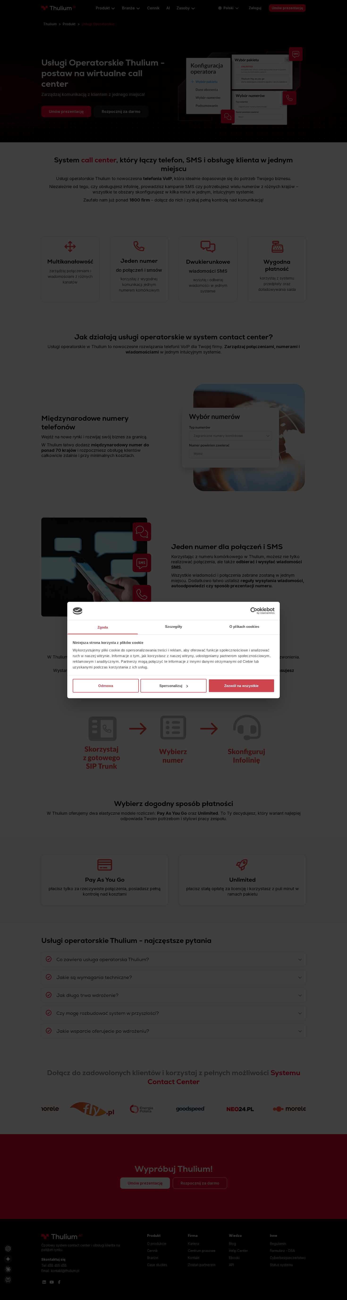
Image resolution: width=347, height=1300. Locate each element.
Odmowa (105, 686)
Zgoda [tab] (102, 627)
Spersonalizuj (170, 686)
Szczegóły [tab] (173, 626)
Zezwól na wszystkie (241, 686)
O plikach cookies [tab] (244, 626)
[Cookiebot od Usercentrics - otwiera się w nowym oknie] (254, 610)
